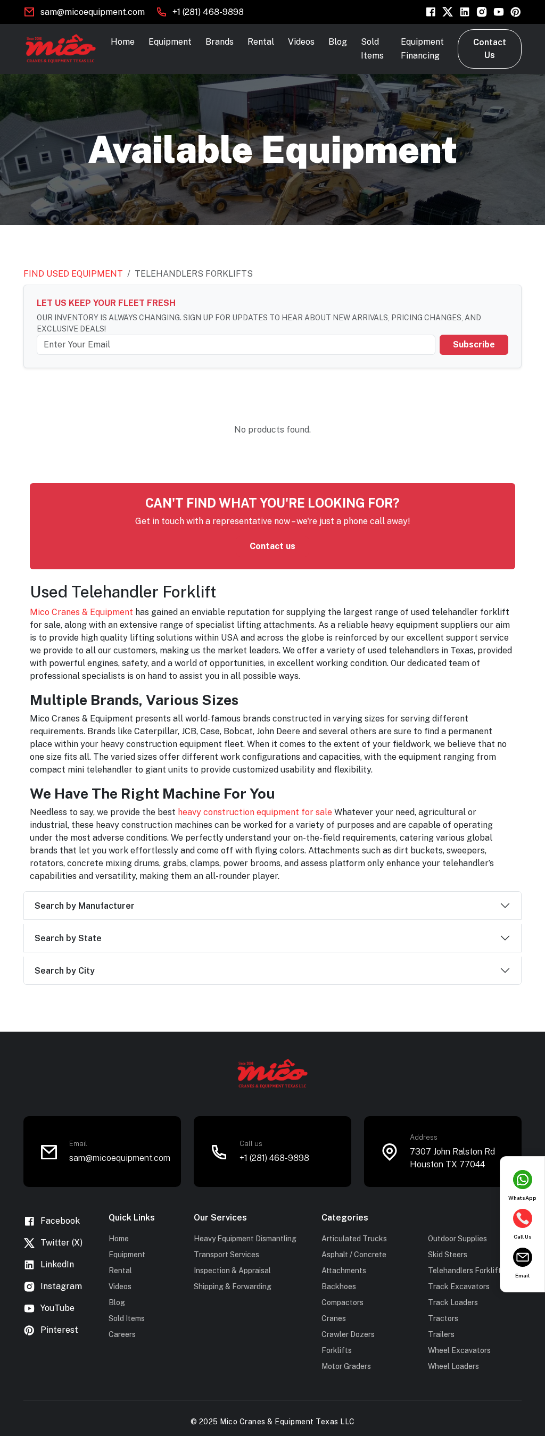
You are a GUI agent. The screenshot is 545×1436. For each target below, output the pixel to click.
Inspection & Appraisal (232, 1270)
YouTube (57, 1308)
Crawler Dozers (348, 1334)
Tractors (443, 1318)
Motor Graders (346, 1366)
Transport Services (226, 1254)
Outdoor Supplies (457, 1238)
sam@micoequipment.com (92, 12)
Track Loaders (453, 1302)
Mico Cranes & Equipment (81, 612)
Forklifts (336, 1350)
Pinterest (59, 1330)
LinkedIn (57, 1264)
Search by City (65, 971)
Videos (301, 42)
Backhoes (338, 1286)
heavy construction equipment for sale (255, 812)
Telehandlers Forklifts (466, 1270)
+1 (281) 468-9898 (208, 12)
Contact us (272, 546)
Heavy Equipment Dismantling (245, 1238)
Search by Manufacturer (85, 906)
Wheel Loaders (453, 1366)
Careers (122, 1334)
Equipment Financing (422, 49)
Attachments (343, 1270)
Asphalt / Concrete (353, 1254)
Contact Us (489, 48)
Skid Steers (447, 1254)
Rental (260, 42)
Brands (219, 42)
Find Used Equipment (73, 274)
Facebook (60, 1221)
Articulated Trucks (354, 1238)
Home (123, 42)
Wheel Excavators (459, 1350)
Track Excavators (459, 1286)
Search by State (68, 938)
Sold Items (372, 49)
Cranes (333, 1318)
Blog (337, 42)
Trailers (441, 1334)
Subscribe (474, 344)
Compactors (342, 1302)
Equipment (170, 42)
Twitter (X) (61, 1243)
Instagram (61, 1286)
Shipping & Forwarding (232, 1286)
